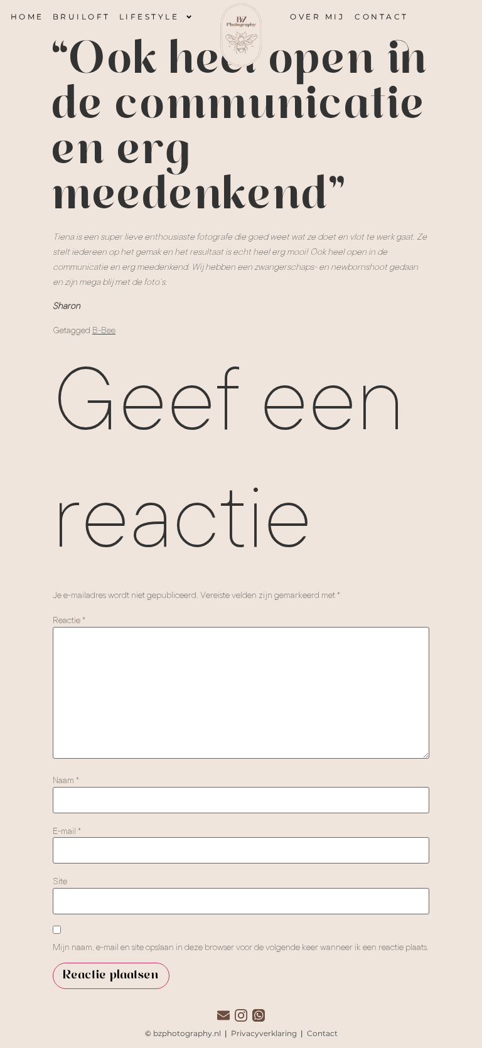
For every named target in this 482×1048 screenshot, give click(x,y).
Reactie (69, 620)
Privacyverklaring (265, 1033)
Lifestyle (149, 16)
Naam (66, 780)
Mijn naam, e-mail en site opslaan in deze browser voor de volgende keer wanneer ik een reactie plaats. (241, 947)
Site (60, 881)
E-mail (67, 831)
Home (27, 16)
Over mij (317, 16)
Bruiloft (81, 16)
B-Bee (103, 330)
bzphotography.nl (187, 1033)
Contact (382, 16)
